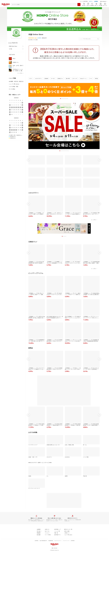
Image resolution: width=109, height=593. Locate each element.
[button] (103, 1)
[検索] (78, 4)
